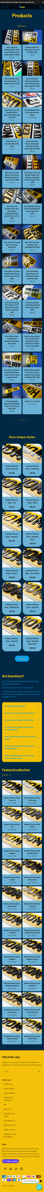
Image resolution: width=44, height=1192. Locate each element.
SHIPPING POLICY (10, 1125)
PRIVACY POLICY (9, 1130)
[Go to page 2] (26, 420)
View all (22, 659)
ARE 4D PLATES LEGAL (9, 1115)
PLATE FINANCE (9, 1093)
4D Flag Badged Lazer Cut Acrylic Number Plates (32, 112)
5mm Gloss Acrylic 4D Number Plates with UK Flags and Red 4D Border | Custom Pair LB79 (32, 177)
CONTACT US (8, 1084)
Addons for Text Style (32, 401)
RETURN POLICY (9, 1121)
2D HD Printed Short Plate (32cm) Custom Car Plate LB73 (32, 49)
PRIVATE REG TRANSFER (8, 1099)
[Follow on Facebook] (5, 1168)
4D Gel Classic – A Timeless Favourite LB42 (12, 143)
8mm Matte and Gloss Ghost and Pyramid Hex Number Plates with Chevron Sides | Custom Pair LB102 (32, 341)
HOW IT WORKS (9, 1089)
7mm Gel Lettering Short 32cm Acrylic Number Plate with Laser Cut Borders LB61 (12, 307)
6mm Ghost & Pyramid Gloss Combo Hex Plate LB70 (12, 244)
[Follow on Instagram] (10, 1168)
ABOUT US (7, 1109)
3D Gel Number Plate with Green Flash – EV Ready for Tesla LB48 (11, 81)
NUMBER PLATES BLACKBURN (10, 1135)
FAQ (5, 1105)
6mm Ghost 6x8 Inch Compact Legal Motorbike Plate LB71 (32, 244)
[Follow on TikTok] (16, 1168)
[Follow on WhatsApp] (21, 1168)
